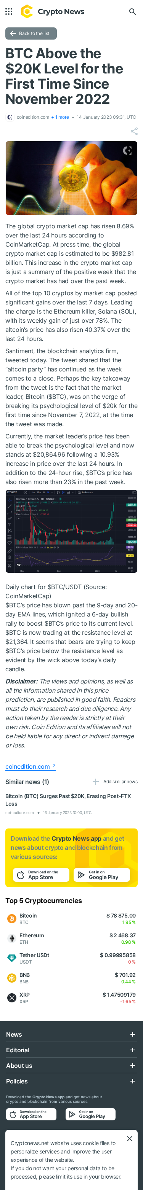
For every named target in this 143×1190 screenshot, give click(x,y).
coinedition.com (27, 766)
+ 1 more (60, 117)
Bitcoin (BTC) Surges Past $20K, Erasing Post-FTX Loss (68, 800)
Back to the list (34, 33)
